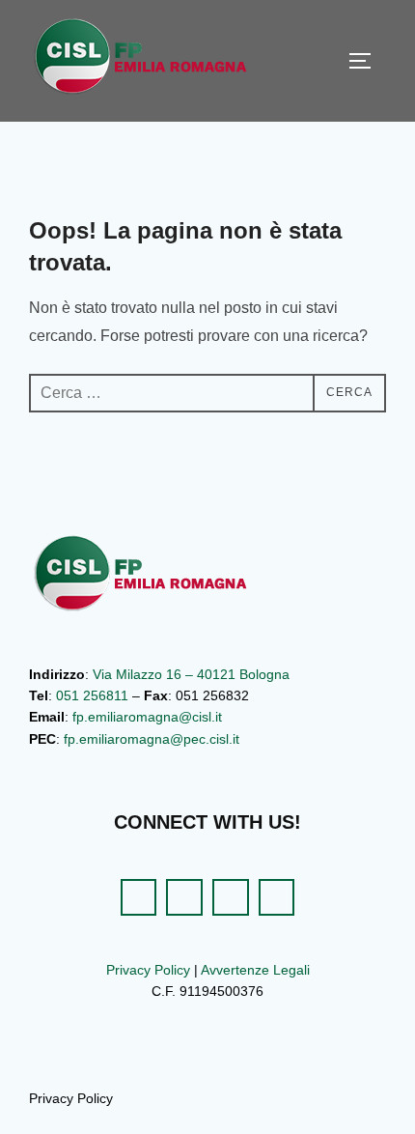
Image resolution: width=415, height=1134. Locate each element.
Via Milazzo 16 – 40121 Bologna (191, 674)
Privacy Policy (148, 970)
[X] (184, 897)
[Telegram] (277, 897)
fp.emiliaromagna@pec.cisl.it (151, 739)
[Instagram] (231, 897)
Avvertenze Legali (255, 970)
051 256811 (92, 695)
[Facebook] (139, 897)
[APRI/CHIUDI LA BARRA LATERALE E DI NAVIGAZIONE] (366, 61)
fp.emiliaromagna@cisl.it (147, 716)
